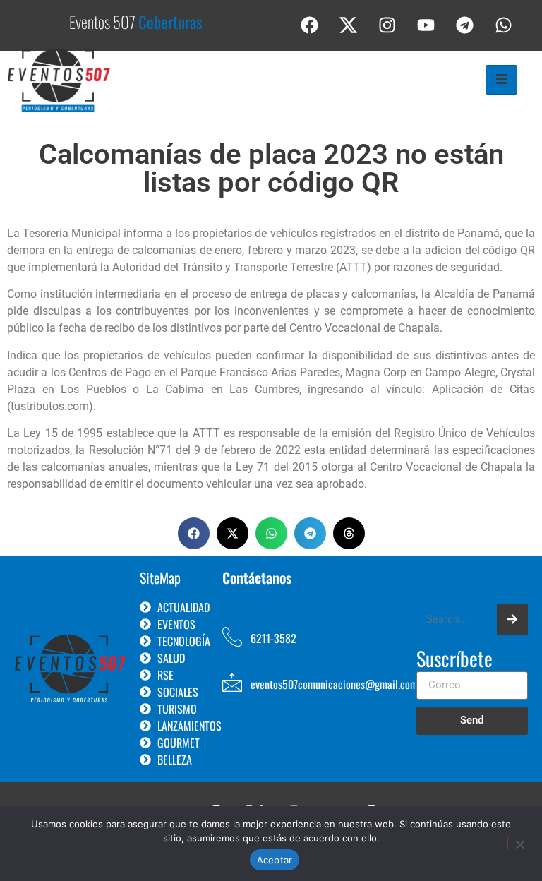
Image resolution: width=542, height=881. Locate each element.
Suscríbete (454, 660)
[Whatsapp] (504, 24)
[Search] (512, 619)
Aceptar (275, 859)
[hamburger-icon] (501, 80)
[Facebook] (309, 24)
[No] (519, 843)
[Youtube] (426, 24)
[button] (194, 533)
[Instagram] (387, 24)
